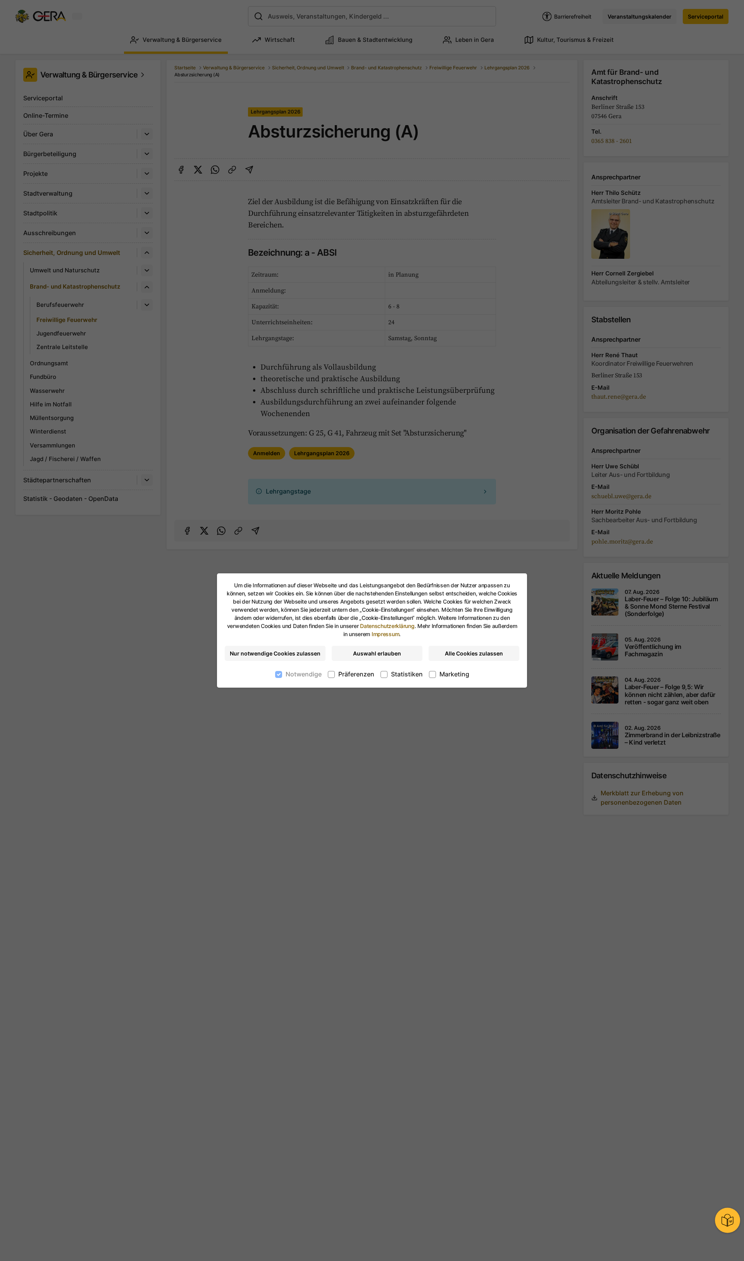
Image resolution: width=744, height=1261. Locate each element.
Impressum (385, 634)
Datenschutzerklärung (387, 626)
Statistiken (407, 674)
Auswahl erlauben (377, 653)
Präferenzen (356, 674)
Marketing (454, 674)
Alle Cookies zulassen (474, 653)
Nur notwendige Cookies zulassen (275, 653)
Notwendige (304, 674)
